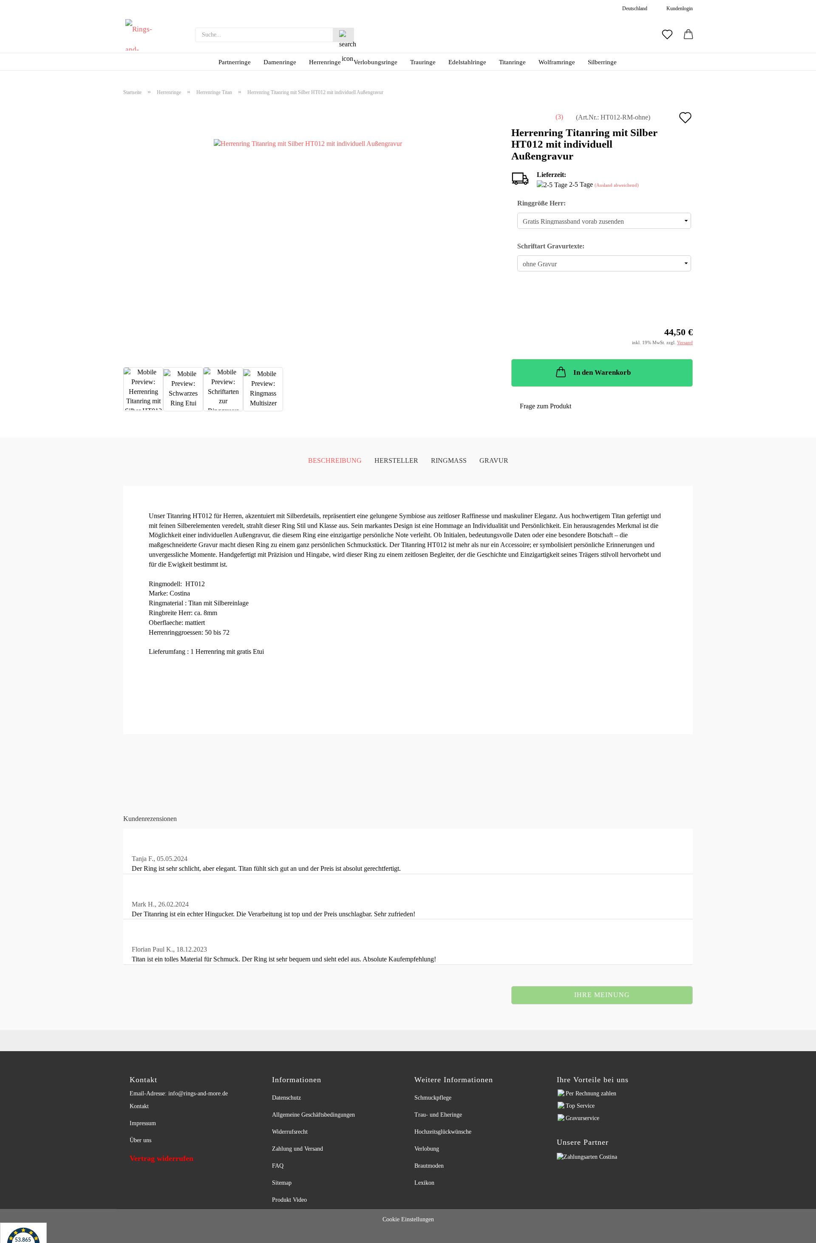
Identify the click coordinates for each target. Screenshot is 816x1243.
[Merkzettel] (667, 35)
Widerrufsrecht (290, 1132)
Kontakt (139, 1106)
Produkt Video (289, 1200)
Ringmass (449, 460)
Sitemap (282, 1183)
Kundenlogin (678, 8)
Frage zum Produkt (545, 406)
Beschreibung (335, 460)
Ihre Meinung (602, 994)
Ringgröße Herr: (541, 203)
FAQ (277, 1166)
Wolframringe (556, 62)
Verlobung (426, 1149)
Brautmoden (429, 1166)
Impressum (143, 1123)
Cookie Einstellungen (408, 1219)
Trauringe (423, 62)
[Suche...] (343, 35)
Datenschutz (286, 1098)
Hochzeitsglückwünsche (442, 1132)
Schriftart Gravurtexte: (550, 246)
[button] (688, 35)
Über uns (140, 1140)
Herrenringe (325, 62)
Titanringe (512, 62)
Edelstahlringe (467, 62)
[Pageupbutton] (799, 1231)
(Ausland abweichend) (617, 185)
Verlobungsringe (375, 62)
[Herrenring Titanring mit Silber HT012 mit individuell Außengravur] (308, 228)
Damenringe (280, 62)
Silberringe (602, 62)
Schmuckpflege (432, 1098)
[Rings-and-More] (141, 35)
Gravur (493, 460)
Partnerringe (234, 62)
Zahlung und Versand (297, 1149)
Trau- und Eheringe (438, 1115)
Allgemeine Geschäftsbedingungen (313, 1115)
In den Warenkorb (602, 372)
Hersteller (396, 460)
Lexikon (424, 1183)
